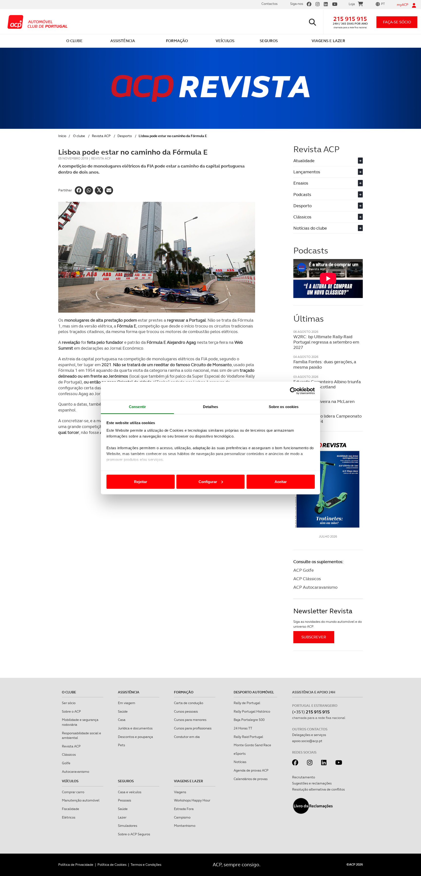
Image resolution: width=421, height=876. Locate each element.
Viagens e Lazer (188, 781)
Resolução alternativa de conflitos (318, 789)
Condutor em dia (187, 737)
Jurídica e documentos (135, 728)
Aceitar (281, 481)
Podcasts (327, 194)
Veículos (70, 781)
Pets (121, 745)
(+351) (311, 712)
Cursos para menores (190, 720)
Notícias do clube (327, 228)
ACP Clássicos (307, 578)
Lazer (122, 817)
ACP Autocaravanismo (315, 587)
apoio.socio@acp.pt (307, 741)
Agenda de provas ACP (251, 770)
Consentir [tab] (137, 407)
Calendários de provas (251, 779)
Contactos (269, 3)
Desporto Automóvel (254, 692)
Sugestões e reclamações (312, 783)
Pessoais (124, 800)
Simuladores (127, 825)
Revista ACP (101, 136)
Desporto (124, 136)
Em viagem (126, 703)
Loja (352, 4)
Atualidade (327, 160)
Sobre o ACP (71, 711)
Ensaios (327, 183)
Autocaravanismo (75, 771)
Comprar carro (73, 792)
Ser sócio (69, 703)
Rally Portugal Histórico (252, 711)
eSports (240, 753)
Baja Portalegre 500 (249, 720)
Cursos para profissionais (192, 728)
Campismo (182, 817)
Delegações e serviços (309, 735)
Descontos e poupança (135, 737)
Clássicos (327, 217)
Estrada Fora (184, 809)
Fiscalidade (70, 809)
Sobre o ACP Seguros (134, 834)
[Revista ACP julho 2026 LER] (328, 485)
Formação (183, 692)
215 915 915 (350, 19)
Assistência (128, 692)
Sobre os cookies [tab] (284, 407)
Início (62, 136)
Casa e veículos (129, 792)
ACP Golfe (303, 570)
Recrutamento (303, 777)
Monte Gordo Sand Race (252, 745)
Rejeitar (140, 481)
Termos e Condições (146, 864)
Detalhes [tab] (210, 407)
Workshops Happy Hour (192, 800)
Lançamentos (327, 172)
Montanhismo (184, 825)
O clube (79, 136)
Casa (121, 720)
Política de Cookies (111, 864)
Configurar (208, 481)
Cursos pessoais (186, 711)
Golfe (66, 763)
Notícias (240, 762)
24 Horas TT (243, 728)
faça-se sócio (397, 22)
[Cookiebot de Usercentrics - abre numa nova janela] (293, 390)
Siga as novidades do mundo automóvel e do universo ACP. (327, 624)
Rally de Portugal (247, 703)
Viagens (180, 792)
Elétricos (68, 817)
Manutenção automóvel (80, 800)
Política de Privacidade (75, 864)
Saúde (123, 711)
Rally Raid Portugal (248, 737)
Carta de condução (188, 703)
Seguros (126, 781)
